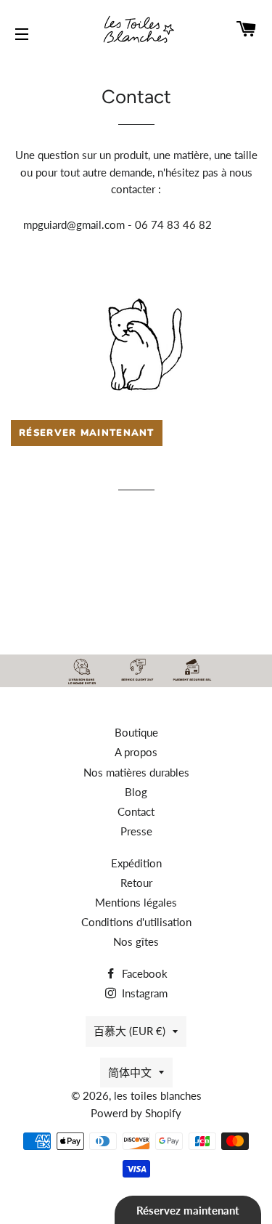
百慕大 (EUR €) (129, 1030)
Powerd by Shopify (136, 1112)
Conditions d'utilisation (136, 921)
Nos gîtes (136, 941)
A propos (136, 751)
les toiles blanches (158, 1095)
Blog (136, 791)
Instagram (143, 993)
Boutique (136, 732)
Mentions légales (136, 902)
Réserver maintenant (86, 432)
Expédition (136, 863)
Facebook (143, 973)
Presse (136, 831)
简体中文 (130, 1072)
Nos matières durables (136, 772)
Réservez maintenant (187, 1210)
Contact (136, 811)
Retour (136, 882)
